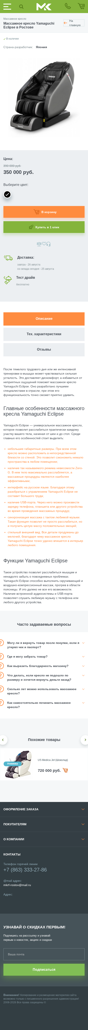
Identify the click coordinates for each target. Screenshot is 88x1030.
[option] (44, 764)
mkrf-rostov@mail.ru (17, 885)
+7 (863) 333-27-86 (25, 870)
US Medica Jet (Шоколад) (53, 760)
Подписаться (44, 969)
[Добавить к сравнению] (39, 244)
